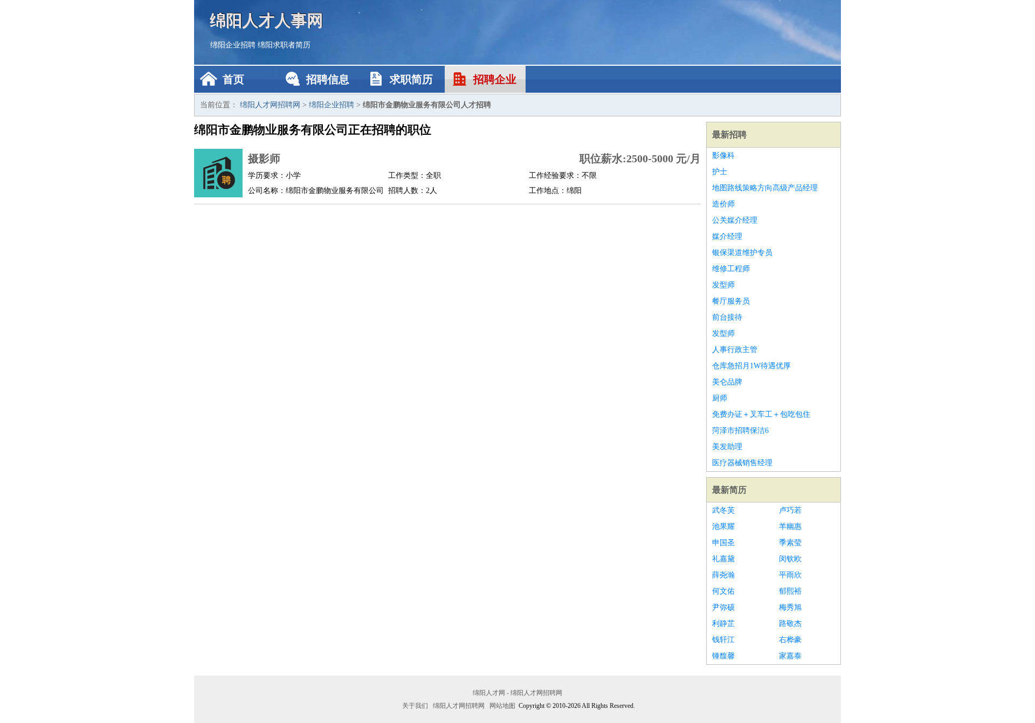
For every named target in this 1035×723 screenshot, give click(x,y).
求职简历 (411, 79)
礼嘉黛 (723, 559)
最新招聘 (729, 134)
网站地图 (502, 706)
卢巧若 (790, 510)
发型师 (723, 285)
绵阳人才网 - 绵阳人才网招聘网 (517, 693)
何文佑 (723, 591)
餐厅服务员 (731, 301)
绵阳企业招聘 (233, 45)
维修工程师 (731, 269)
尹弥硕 (723, 607)
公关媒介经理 (734, 220)
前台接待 (727, 317)
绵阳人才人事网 (266, 20)
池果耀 (723, 526)
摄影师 (264, 158)
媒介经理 (727, 236)
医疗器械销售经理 (742, 463)
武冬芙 (723, 510)
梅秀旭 (790, 607)
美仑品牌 (727, 382)
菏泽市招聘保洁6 (740, 430)
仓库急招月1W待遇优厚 (751, 366)
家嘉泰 (790, 656)
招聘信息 (327, 79)
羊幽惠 (790, 526)
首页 (233, 79)
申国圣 (723, 543)
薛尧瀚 (723, 575)
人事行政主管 (734, 350)
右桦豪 (790, 640)
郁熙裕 (790, 591)
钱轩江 (723, 640)
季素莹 (790, 543)
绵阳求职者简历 (284, 45)
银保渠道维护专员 (742, 253)
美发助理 (727, 447)
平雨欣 (790, 575)
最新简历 (729, 489)
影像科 (723, 156)
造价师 (723, 204)
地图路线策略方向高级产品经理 (765, 188)
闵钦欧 (790, 559)
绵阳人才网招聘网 (270, 105)
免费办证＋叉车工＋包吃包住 (761, 414)
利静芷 (723, 623)
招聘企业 (494, 79)
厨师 (719, 398)
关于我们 (415, 706)
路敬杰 (790, 623)
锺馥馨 (723, 656)
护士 (719, 172)
